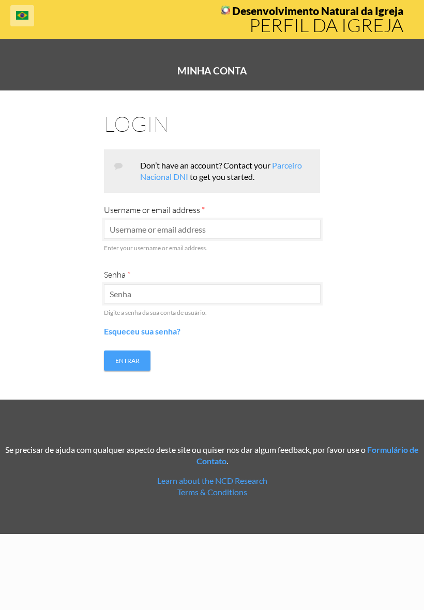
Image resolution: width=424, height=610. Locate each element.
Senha (117, 274)
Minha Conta (212, 71)
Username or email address (154, 210)
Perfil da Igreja (326, 24)
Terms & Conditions (212, 492)
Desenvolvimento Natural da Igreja (317, 11)
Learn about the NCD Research (212, 480)
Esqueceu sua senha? (142, 331)
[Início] (226, 12)
